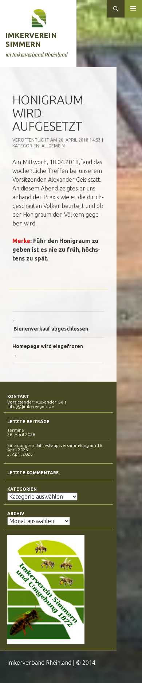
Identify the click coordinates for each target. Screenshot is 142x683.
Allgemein (53, 145)
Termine (15, 430)
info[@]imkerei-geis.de (30, 406)
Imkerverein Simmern (31, 39)
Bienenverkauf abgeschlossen (50, 324)
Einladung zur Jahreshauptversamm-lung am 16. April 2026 (55, 447)
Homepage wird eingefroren (48, 350)
